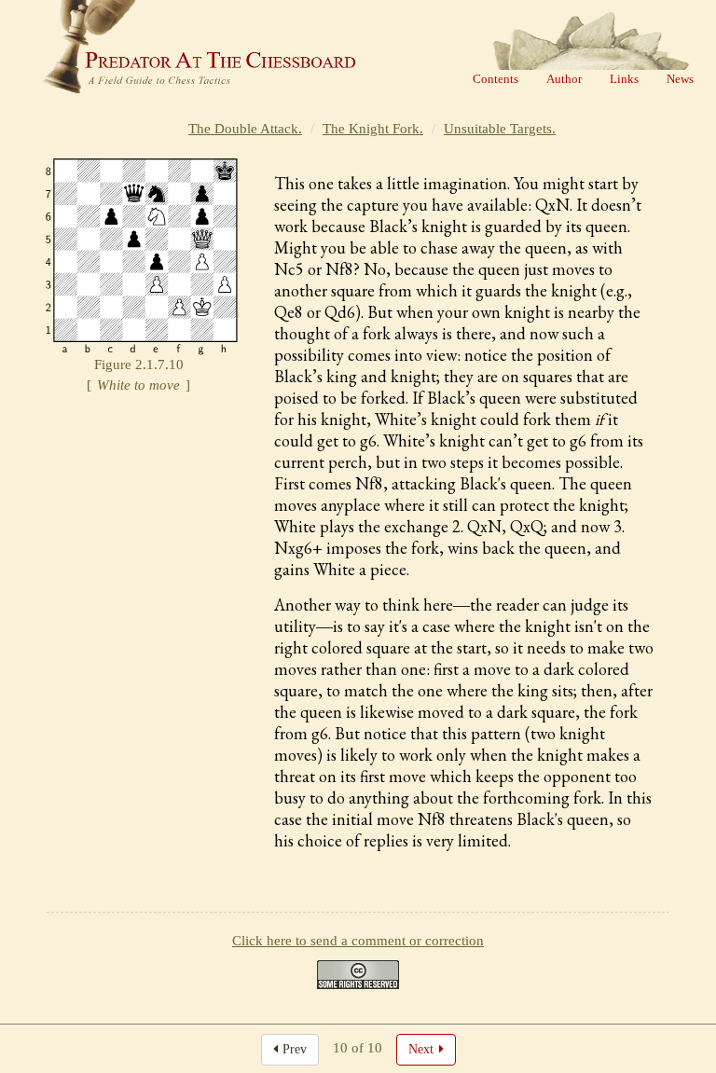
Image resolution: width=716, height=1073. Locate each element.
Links (624, 79)
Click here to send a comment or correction (358, 940)
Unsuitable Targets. (500, 128)
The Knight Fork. (373, 128)
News (680, 79)
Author (564, 79)
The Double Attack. (245, 128)
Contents (495, 79)
